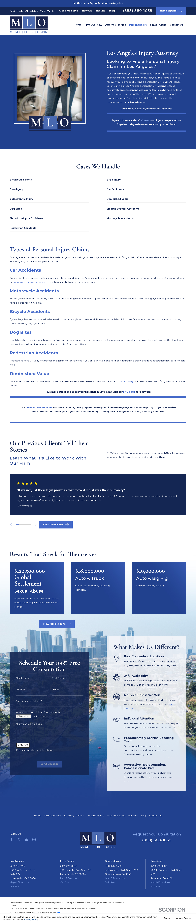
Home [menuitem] (78, 24)
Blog (112, 10)
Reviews (87, 10)
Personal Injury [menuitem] (138, 24)
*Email (55, 689)
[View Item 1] (17, 524)
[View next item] (35, 524)
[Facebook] (11, 839)
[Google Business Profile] (26, 839)
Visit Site (14, 886)
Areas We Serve (68, 10)
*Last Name (58, 678)
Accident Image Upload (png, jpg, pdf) (38, 712)
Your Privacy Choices (46, 913)
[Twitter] (19, 839)
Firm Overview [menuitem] (93, 24)
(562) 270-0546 (68, 866)
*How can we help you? (29, 724)
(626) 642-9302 (159, 866)
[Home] (24, 24)
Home (37, 815)
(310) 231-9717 (17, 866)
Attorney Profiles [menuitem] (115, 24)
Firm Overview (52, 815)
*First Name (23, 678)
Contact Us (155, 815)
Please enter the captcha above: (34, 750)
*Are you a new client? (29, 701)
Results (100, 10)
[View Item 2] (20, 524)
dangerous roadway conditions (30, 282)
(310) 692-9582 (113, 866)
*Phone (20, 689)
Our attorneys (127, 381)
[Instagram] (34, 839)
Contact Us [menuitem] (176, 24)
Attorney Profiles (74, 815)
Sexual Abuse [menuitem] (158, 24)
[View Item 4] (26, 524)
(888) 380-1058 (137, 10)
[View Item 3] (23, 524)
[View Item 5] (29, 524)
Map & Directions (19, 882)
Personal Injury (95, 815)
